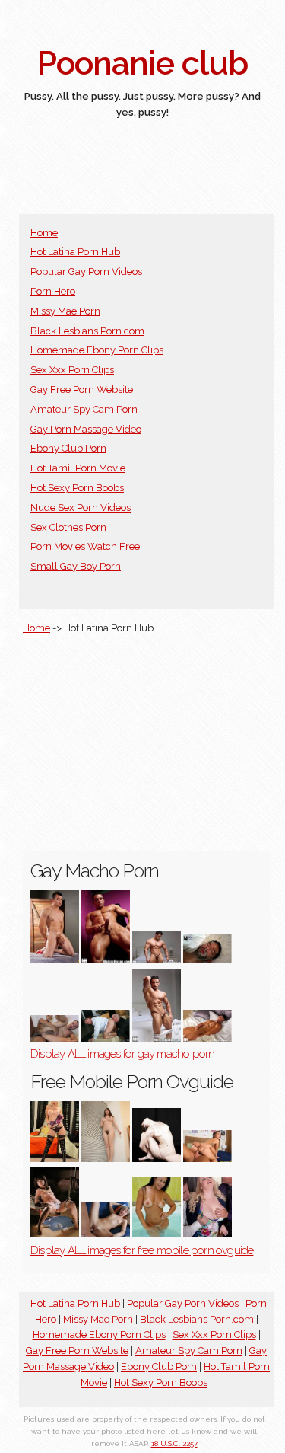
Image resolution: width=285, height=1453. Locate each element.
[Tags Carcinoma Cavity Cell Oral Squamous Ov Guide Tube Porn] (54, 1158)
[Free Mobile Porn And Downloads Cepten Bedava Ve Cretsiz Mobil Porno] (207, 1158)
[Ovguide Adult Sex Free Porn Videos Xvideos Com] (54, 1234)
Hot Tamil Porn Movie (77, 468)
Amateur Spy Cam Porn (84, 409)
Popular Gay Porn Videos (86, 271)
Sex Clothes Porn (68, 527)
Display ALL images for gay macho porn (122, 1054)
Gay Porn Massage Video (85, 429)
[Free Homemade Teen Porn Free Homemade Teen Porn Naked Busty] (105, 1234)
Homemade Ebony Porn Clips (96, 350)
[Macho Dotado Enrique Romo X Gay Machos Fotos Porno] (54, 960)
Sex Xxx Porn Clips (72, 369)
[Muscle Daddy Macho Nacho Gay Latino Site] (207, 1038)
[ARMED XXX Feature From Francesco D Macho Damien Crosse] (207, 960)
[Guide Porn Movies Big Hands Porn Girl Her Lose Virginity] (156, 1158)
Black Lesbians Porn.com (87, 331)
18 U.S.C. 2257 (174, 1443)
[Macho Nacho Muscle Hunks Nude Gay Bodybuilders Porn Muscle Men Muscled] (156, 960)
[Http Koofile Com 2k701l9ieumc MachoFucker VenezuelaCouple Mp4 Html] (54, 1038)
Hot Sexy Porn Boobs (77, 487)
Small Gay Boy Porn (75, 566)
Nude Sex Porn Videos (80, 507)
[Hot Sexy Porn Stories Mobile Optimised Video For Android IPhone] (105, 1158)
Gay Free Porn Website (81, 389)
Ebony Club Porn (68, 448)
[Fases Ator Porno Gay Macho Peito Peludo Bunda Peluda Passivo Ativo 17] (105, 1038)
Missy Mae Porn (65, 311)
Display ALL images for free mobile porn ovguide (141, 1250)
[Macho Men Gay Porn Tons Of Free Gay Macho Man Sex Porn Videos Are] (105, 960)
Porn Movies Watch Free (85, 546)
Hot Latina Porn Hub (75, 251)
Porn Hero (52, 291)
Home (44, 232)
